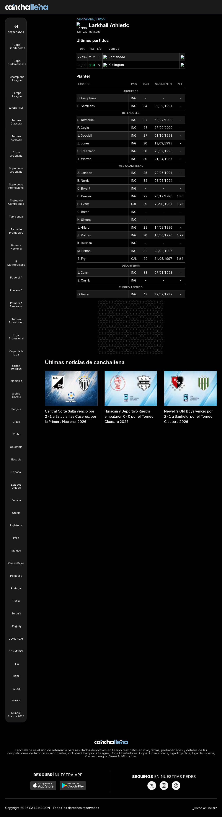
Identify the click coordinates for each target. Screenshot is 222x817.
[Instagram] (164, 785)
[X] (151, 785)
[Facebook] (176, 785)
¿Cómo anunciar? (204, 808)
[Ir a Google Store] (73, 785)
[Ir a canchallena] (26, 7)
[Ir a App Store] (43, 785)
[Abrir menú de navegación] (16, 26)
